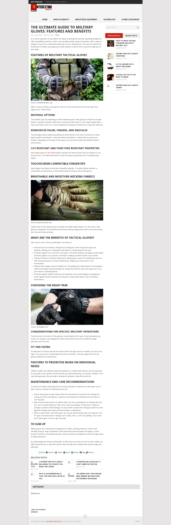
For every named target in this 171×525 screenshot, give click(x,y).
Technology (109, 19)
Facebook (51, 452)
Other (57, 35)
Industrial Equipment (87, 19)
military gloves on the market (45, 153)
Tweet (43, 452)
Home (44, 19)
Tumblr (68, 452)
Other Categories (131, 19)
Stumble (76, 452)
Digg (83, 452)
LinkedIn (59, 452)
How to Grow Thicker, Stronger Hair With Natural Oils (126, 43)
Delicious (91, 452)
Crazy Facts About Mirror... (57, 2)
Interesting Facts (55, 521)
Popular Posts (114, 36)
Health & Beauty (62, 19)
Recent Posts (131, 36)
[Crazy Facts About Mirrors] (39, 499)
